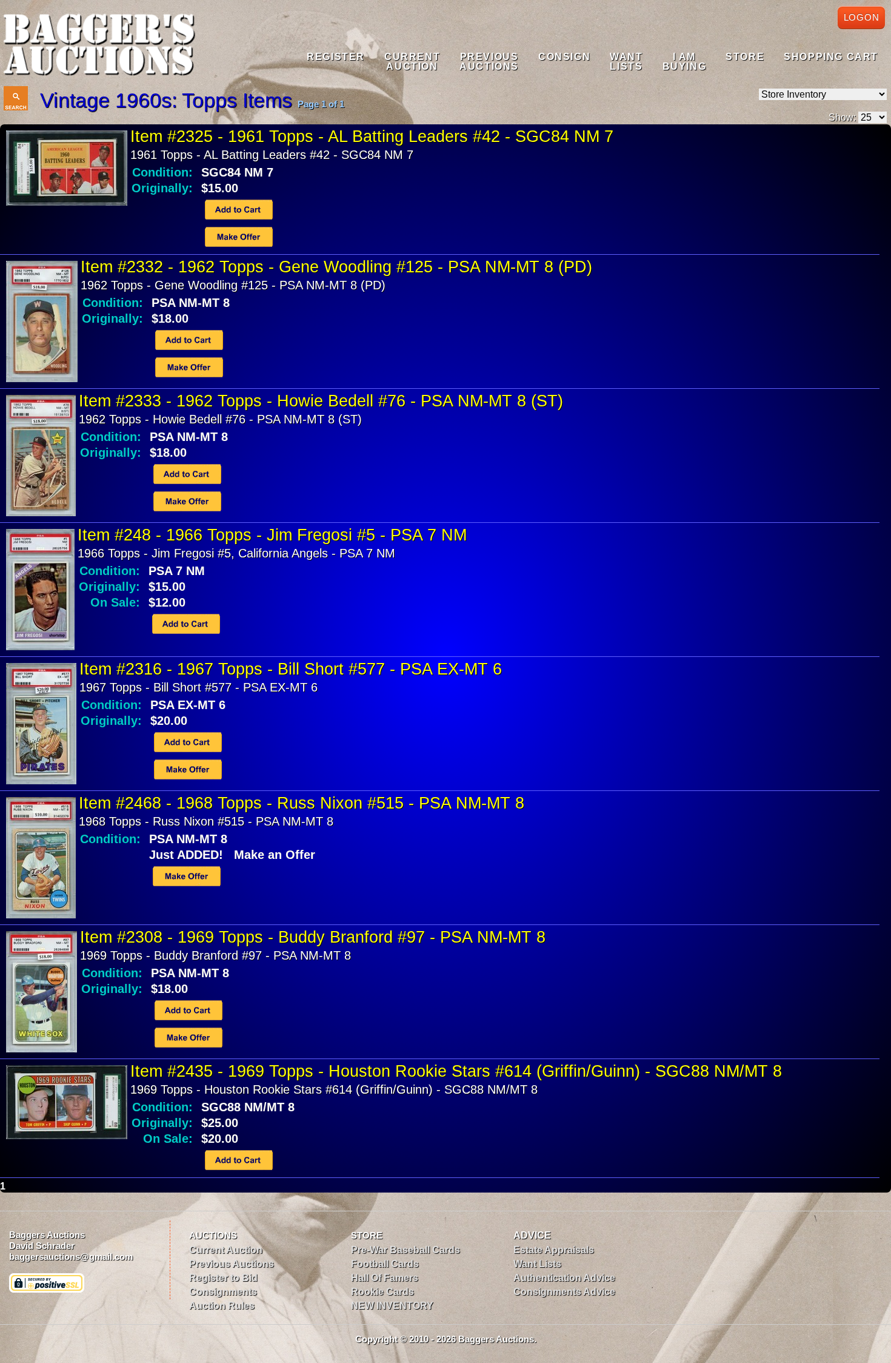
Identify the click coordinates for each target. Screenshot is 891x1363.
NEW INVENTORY (392, 1306)
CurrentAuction (412, 62)
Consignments (223, 1292)
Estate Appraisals (553, 1250)
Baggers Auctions (47, 1235)
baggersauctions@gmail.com (71, 1256)
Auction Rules (222, 1306)
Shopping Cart (831, 57)
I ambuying (684, 62)
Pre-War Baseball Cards (405, 1250)
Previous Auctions (231, 1264)
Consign (564, 57)
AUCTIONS (213, 1235)
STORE (366, 1235)
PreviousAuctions (489, 62)
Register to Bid (223, 1278)
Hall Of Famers (384, 1278)
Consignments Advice (564, 1292)
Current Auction (225, 1250)
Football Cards (385, 1264)
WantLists (626, 62)
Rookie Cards (382, 1292)
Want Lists (537, 1264)
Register (336, 57)
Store (745, 57)
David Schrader (42, 1245)
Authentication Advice (564, 1278)
